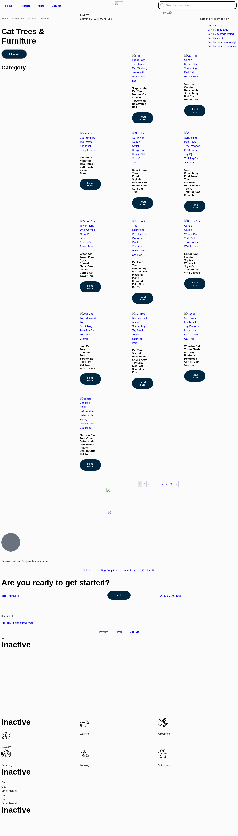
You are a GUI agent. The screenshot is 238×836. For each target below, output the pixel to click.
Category (13, 67)
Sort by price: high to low (222, 46)
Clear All (14, 54)
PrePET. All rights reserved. (17, 622)
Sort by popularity (218, 29)
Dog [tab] (3, 782)
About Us (129, 570)
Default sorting (216, 25)
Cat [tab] (3, 786)
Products (25, 5)
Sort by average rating (221, 33)
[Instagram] (6, 523)
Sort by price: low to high (222, 42)
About (41, 5)
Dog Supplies (109, 570)
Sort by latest (215, 38)
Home (8, 5)
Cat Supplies (17, 18)
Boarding (6, 765)
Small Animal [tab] (9, 790)
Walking (84, 733)
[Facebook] (16, 523)
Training (84, 765)
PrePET (84, 15)
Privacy (103, 631)
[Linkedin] (26, 523)
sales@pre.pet (10, 595)
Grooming (164, 733)
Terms (118, 631)
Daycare (6, 746)
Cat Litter (88, 570)
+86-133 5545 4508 (169, 595)
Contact (56, 5)
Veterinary (164, 765)
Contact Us (148, 570)
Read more (142, 118)
